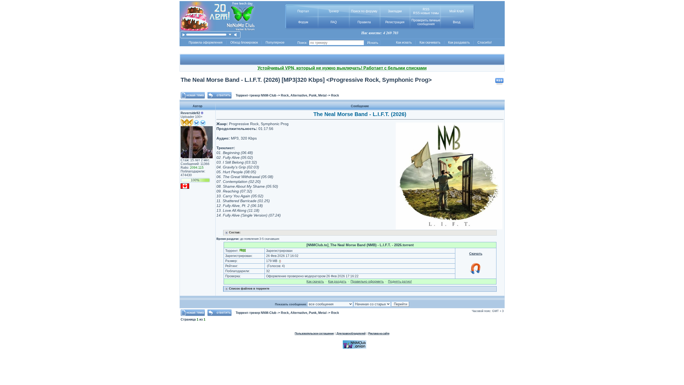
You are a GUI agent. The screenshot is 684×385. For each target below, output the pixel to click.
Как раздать (337, 281)
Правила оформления (206, 42)
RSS (426, 9)
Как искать (404, 42)
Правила (364, 22)
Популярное (275, 42)
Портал (303, 11)
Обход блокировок (244, 42)
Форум (303, 22)
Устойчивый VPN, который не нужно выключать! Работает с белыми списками (342, 68)
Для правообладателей (351, 333)
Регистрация (395, 22)
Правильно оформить (367, 281)
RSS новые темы (426, 13)
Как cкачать (315, 281)
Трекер (333, 11)
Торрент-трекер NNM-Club (256, 95)
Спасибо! (484, 42)
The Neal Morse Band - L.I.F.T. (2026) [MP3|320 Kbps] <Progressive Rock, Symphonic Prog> (306, 79)
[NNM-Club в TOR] (354, 347)
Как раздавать (459, 42)
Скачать (475, 254)
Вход (456, 22)
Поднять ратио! (400, 281)
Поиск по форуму (364, 11)
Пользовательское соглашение (314, 333)
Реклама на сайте (378, 333)
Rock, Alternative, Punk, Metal (304, 95)
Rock (335, 95)
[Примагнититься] (475, 273)
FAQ (334, 22)
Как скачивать (429, 42)
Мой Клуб (456, 11)
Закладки (395, 11)
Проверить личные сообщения (425, 22)
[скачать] (230, 35)
